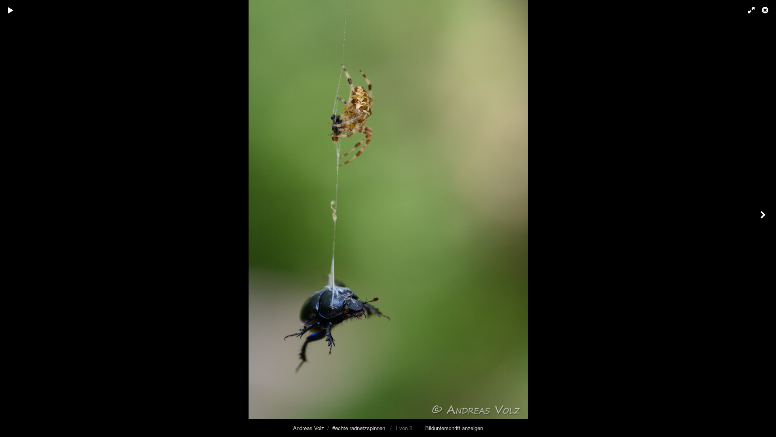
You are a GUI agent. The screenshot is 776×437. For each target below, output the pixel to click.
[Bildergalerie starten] (11, 10)
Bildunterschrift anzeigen (454, 428)
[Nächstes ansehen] (764, 218)
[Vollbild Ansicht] (748, 10)
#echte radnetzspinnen (358, 428)
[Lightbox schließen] (766, 10)
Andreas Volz (308, 428)
